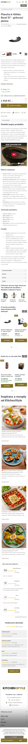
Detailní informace (7, 84)
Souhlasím (15, 737)
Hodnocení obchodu (14, 622)
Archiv (2, 719)
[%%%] (7, 366)
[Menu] (26, 2)
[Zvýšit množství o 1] (26, 99)
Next (26, 311)
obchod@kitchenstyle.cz (15, 697)
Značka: (4, 116)
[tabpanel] (7, 329)
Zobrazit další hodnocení (20, 617)
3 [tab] (14, 390)
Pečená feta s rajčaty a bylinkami (9, 511)
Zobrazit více (14, 671)
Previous (23, 311)
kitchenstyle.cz (15, 705)
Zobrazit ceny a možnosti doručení (14, 96)
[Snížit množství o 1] (26, 101)
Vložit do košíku (15, 105)
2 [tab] (13, 390)
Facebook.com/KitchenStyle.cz (15, 702)
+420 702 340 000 (15, 700)
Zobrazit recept (5, 440)
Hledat (24, 5)
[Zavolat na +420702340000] (17, 2)
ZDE (24, 733)
